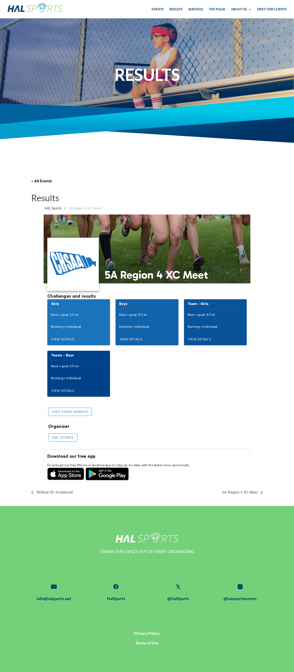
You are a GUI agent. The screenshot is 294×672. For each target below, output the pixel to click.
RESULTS (176, 9)
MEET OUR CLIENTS (272, 9)
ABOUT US (239, 9)
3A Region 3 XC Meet (240, 492)
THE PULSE (217, 9)
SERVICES (195, 9)
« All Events (41, 181)
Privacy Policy (147, 633)
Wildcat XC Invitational (54, 492)
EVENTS (158, 9)
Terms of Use (147, 642)
